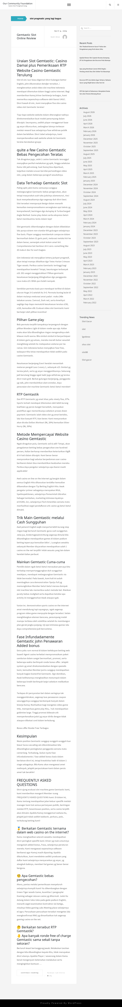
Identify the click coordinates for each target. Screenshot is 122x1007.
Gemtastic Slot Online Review (26, 36)
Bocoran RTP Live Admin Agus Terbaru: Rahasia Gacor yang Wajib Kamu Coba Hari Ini (95, 81)
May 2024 (87, 211)
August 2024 (89, 199)
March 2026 (88, 127)
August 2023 (89, 245)
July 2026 (87, 116)
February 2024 (89, 222)
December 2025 (90, 139)
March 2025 (88, 173)
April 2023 (87, 260)
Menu (118, 5)
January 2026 (89, 135)
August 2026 (89, 112)
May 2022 (87, 291)
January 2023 (89, 272)
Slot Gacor (87, 321)
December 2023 (90, 230)
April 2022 (87, 295)
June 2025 (87, 161)
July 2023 (87, 249)
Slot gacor (87, 359)
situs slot (86, 344)
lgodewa (86, 336)
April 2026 (87, 123)
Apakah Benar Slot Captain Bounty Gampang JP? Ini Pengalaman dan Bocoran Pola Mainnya (95, 59)
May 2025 (87, 165)
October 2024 (89, 192)
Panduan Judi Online (56, 972)
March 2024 (88, 219)
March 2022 (88, 298)
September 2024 (90, 196)
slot (84, 329)
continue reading (30, 973)
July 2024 (87, 203)
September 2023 (90, 241)
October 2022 (89, 283)
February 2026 (89, 131)
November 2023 (90, 234)
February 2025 (89, 177)
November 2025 (90, 142)
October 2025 (89, 146)
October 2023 (89, 238)
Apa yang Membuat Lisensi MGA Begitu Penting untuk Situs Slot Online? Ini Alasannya (95, 70)
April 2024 (87, 215)
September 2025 (90, 150)
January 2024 (89, 226)
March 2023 (88, 264)
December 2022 (90, 276)
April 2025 (87, 169)
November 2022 (90, 279)
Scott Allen (55, 37)
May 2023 (87, 257)
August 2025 (89, 154)
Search (110, 5)
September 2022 (90, 287)
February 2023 (89, 268)
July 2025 (87, 158)
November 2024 (90, 188)
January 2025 (89, 180)
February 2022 (89, 302)
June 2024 (87, 207)
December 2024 (90, 184)
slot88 (85, 352)
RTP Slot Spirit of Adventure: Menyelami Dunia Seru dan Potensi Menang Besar (95, 92)
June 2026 (87, 120)
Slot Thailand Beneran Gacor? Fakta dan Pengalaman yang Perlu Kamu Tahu (93, 48)
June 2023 (87, 253)
